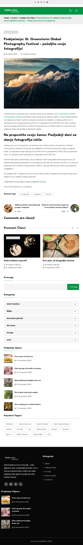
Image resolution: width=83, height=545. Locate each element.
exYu (9, 340)
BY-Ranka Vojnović (13, 265)
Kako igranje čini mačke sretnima (27, 368)
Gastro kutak (50, 475)
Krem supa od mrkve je (23, 356)
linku (44, 182)
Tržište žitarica (22, 434)
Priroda (48, 194)
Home (6, 18)
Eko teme (11, 325)
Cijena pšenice (42, 424)
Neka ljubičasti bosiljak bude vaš (27, 380)
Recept (54, 429)
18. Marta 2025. (12, 54)
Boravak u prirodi (15, 318)
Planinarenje (41, 429)
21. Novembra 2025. (24, 360)
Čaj (49, 434)
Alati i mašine (13, 304)
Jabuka (9, 429)
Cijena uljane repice (61, 424)
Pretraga (9, 277)
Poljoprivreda (50, 467)
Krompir (20, 429)
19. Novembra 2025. (24, 384)
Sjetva (8, 434)
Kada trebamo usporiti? (15, 261)
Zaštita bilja (37, 434)
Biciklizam (10, 424)
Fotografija (24, 194)
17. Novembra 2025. (24, 408)
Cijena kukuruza (25, 424)
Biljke (48, 238)
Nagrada (37, 194)
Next (64, 211)
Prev (19, 211)
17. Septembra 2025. (14, 267)
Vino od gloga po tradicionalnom (27, 404)
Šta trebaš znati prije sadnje (26, 392)
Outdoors (49, 480)
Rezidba (65, 429)
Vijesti (14, 18)
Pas (29, 429)
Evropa (10, 332)
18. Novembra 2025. (24, 396)
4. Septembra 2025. (52, 267)
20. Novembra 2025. (24, 372)
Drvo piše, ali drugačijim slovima (58, 261)
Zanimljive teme (27, 18)
